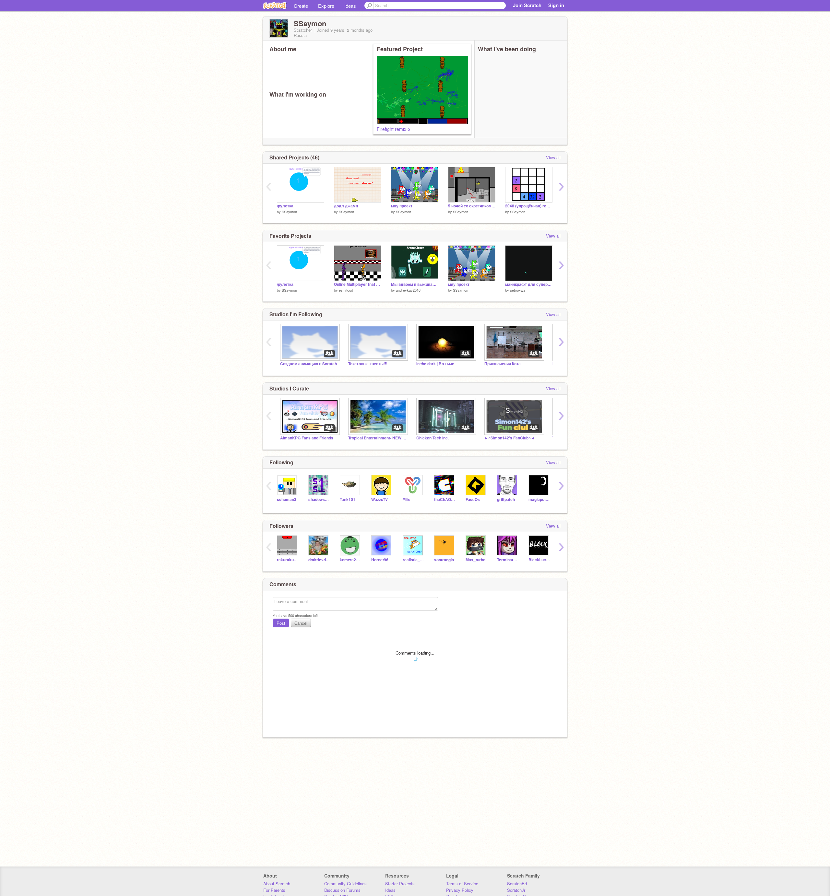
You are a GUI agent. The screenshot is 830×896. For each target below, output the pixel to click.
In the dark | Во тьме (435, 364)
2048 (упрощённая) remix (528, 206)
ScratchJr (516, 890)
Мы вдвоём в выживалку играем (414, 284)
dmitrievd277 (319, 560)
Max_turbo (475, 560)
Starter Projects (400, 883)
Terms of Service (462, 883)
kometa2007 (351, 560)
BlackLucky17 (539, 560)
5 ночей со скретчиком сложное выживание (471, 206)
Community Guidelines (345, 883)
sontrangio (444, 560)
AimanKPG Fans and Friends (306, 438)
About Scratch (276, 883)
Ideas (350, 5)
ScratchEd (517, 883)
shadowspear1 (319, 499)
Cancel (300, 623)
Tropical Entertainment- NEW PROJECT (377, 438)
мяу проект (401, 206)
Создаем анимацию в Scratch (308, 364)
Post (281, 623)
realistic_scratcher (413, 560)
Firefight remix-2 (393, 129)
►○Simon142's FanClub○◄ (509, 438)
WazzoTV (379, 499)
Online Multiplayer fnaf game (357, 284)
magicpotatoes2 (539, 499)
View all (553, 157)
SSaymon (289, 211)
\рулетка (285, 206)
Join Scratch (527, 5)
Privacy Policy (459, 890)
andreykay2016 (408, 290)
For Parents (274, 890)
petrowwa (517, 290)
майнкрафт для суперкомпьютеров (528, 284)
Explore (326, 5)
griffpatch (506, 499)
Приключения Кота (502, 364)
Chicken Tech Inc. (432, 438)
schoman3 (286, 499)
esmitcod (346, 290)
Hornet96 (379, 560)
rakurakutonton (288, 560)
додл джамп (346, 206)
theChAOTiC (445, 499)
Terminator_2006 (508, 560)
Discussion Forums (342, 890)
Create (301, 5)
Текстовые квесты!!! (367, 364)
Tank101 (347, 499)
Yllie (406, 499)
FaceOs (473, 499)
